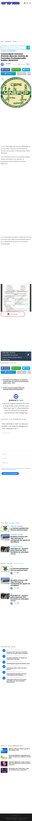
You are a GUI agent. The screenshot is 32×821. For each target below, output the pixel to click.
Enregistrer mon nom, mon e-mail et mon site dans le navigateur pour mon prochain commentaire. (16, 469)
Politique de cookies (11, 819)
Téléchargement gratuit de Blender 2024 (18, 663)
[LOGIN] (25, 3)
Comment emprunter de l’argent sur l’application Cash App (17, 658)
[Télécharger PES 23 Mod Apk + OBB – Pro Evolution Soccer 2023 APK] (4, 770)
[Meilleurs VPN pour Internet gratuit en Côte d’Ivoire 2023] (4, 750)
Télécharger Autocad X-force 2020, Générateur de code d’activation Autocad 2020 (17, 681)
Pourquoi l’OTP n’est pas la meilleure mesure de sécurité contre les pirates (17, 652)
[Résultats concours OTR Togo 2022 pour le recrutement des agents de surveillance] (5, 537)
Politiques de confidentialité (11, 817)
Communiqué (5, 362)
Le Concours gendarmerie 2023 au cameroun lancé (19, 529)
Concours (20, 526)
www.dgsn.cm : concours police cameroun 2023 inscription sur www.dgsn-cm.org (19, 551)
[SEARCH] (27, 3)
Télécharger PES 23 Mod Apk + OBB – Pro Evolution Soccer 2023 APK (19, 769)
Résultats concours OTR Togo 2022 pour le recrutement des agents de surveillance (20, 539)
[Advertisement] (16, 23)
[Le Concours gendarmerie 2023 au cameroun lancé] (5, 528)
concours (13, 362)
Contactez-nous (21, 819)
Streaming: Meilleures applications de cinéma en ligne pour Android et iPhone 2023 (20, 757)
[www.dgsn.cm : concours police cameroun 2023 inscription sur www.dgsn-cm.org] (5, 549)
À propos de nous (23, 817)
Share (2, 79)
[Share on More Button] (21, 73)
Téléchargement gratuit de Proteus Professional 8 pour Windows (16, 674)
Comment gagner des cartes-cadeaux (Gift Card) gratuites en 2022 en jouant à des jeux (19, 763)
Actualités (13, 526)
